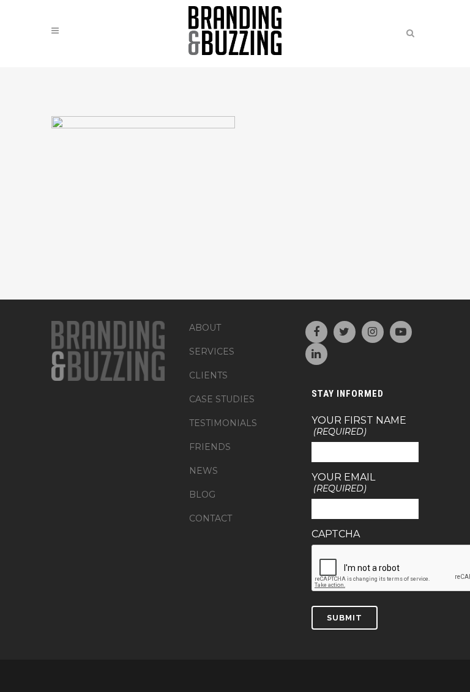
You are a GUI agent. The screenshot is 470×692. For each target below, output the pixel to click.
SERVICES (211, 351)
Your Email (343, 483)
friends (210, 446)
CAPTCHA (335, 534)
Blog (202, 494)
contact (210, 518)
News (203, 470)
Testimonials (223, 423)
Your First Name (358, 426)
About (205, 327)
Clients (208, 375)
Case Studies (222, 399)
